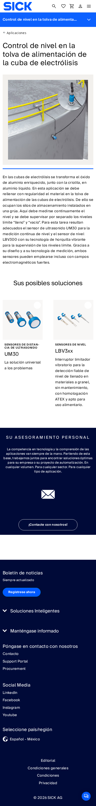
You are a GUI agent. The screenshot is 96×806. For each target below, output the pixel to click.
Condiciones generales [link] (48, 768)
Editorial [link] (48, 761)
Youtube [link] (10, 715)
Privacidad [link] (48, 783)
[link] (18, 6)
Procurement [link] (14, 669)
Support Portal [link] (15, 662)
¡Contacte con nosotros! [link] (48, 524)
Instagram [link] (11, 708)
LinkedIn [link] (10, 693)
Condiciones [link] (48, 775)
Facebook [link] (11, 700)
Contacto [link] (11, 654)
